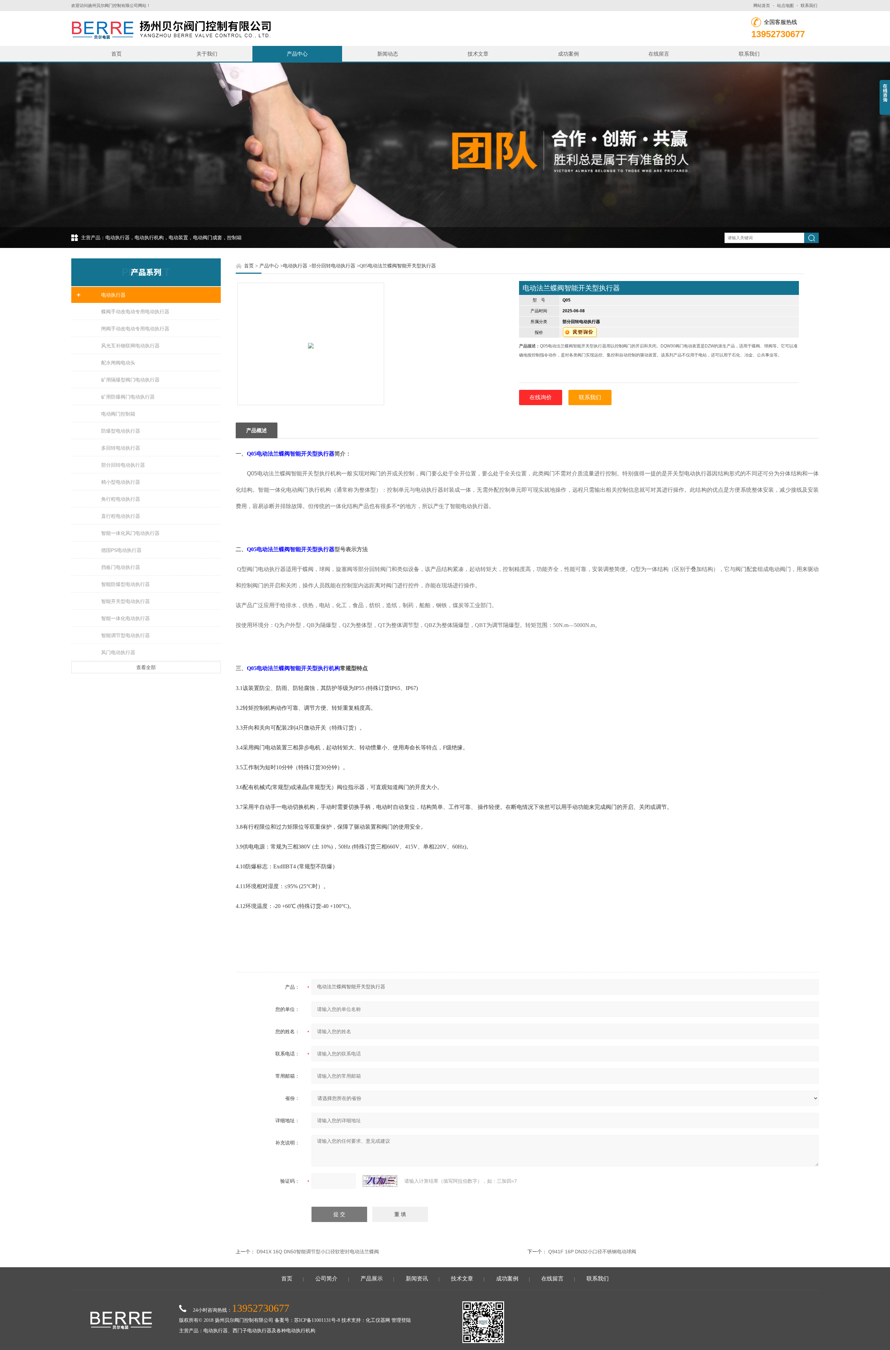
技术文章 (478, 54)
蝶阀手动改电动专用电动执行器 (135, 311)
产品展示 (372, 1278)
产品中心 (297, 54)
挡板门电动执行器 (120, 567)
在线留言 (658, 54)
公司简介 (326, 1278)
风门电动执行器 (118, 652)
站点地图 (785, 5)
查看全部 (146, 667)
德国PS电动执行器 (121, 550)
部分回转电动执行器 (123, 465)
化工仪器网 (378, 1320)
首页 (116, 54)
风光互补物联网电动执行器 (130, 345)
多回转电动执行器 (120, 448)
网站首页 (761, 5)
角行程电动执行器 (120, 499)
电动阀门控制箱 (118, 414)
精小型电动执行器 (120, 482)
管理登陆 (401, 1320)
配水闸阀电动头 (118, 362)
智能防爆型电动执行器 (125, 584)
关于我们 (206, 54)
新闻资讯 (417, 1278)
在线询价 (540, 397)
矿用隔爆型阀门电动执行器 (130, 380)
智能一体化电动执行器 (125, 618)
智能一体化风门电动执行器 (130, 533)
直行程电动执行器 (120, 516)
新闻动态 (387, 54)
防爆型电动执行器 (120, 431)
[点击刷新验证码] (380, 1181)
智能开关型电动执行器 (125, 601)
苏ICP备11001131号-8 (317, 1320)
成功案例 (568, 54)
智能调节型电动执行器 (125, 635)
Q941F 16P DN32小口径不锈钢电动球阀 (592, 1251)
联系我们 (809, 5)
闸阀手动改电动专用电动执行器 (135, 328)
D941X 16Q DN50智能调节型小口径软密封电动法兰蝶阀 (318, 1251)
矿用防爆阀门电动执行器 (128, 397)
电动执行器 (113, 295)
